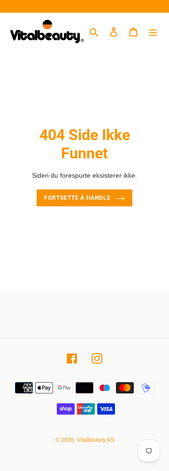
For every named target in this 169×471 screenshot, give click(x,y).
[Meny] (153, 32)
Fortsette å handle (77, 198)
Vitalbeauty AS (95, 440)
